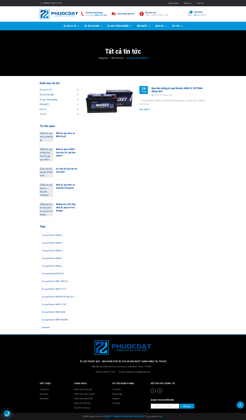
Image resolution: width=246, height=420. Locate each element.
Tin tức (43, 114)
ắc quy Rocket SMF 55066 (53, 312)
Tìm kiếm (116, 389)
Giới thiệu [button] (45, 383)
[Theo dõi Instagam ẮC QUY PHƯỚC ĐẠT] (159, 390)
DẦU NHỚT (44, 104)
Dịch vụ (43, 109)
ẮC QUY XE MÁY (47, 95)
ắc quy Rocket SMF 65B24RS (55, 320)
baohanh (46, 327)
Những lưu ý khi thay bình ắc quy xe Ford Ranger (66, 207)
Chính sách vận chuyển (84, 394)
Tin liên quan (47, 126)
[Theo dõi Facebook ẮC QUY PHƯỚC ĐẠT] (153, 390)
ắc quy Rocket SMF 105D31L (55, 281)
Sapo (160, 416)
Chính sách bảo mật (83, 389)
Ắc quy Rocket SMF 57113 (54, 289)
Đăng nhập (174, 3)
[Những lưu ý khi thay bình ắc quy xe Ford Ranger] (46, 209)
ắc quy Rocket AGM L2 (52, 235)
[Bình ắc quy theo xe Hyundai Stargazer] (46, 190)
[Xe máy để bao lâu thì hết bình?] (46, 172)
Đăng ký (187, 3)
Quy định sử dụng (82, 408)
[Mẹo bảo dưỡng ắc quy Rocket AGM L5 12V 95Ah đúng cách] (108, 100)
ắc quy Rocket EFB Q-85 (53, 273)
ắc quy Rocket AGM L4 (52, 250)
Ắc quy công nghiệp (49, 99)
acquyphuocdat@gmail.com (137, 372)
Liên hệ (200, 3)
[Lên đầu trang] (240, 405)
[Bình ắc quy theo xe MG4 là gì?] (46, 137)
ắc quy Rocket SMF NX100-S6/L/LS (58, 297)
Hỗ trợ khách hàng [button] (123, 383)
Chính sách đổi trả (82, 403)
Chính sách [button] (80, 383)
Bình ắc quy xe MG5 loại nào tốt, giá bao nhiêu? (66, 152)
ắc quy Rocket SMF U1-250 (54, 304)
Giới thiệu (44, 394)
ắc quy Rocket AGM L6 (52, 266)
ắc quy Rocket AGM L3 (52, 243)
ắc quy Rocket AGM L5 (52, 258)
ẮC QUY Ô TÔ (46, 90)
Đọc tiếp (143, 109)
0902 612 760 (56, 3)
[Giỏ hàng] (189, 14)
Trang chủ (44, 389)
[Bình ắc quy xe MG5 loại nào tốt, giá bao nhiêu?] (46, 154)
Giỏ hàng (116, 403)
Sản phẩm (200, 13)
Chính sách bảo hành (83, 398)
